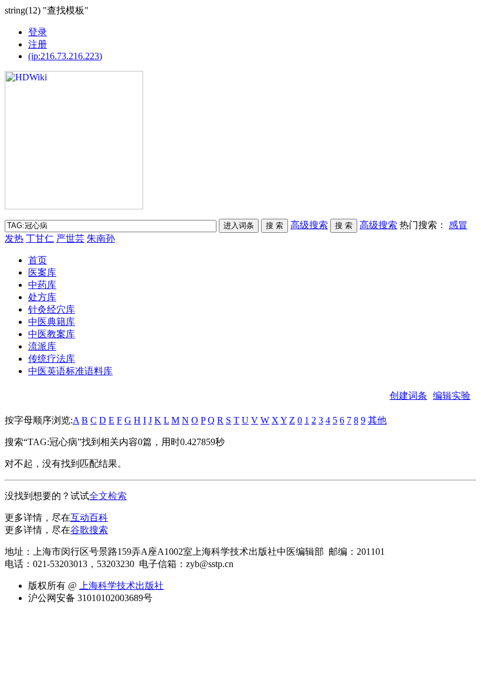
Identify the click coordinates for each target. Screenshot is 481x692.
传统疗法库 (51, 359)
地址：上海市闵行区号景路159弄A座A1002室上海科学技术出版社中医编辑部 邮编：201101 (199, 552)
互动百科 (89, 518)
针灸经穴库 (51, 309)
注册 (37, 44)
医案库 (42, 272)
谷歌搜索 (89, 530)
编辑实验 (451, 396)
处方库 (42, 297)
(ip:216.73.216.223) (65, 56)
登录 (37, 32)
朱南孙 (101, 238)
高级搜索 (309, 225)
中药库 (42, 285)
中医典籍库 (51, 322)
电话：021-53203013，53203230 (69, 564)
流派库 (42, 346)
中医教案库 (51, 334)
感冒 (458, 225)
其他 (377, 420)
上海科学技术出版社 (121, 586)
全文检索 (108, 496)
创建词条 (408, 396)
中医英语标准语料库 (70, 371)
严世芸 (70, 238)
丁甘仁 (40, 238)
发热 (14, 238)
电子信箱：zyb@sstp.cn (186, 564)
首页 (37, 260)
